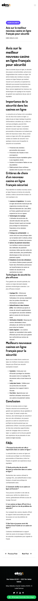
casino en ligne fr (13, 22)
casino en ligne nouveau (13, 438)
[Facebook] (17, 593)
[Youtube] (20, 593)
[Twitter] (14, 593)
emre (7, 38)
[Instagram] (23, 593)
